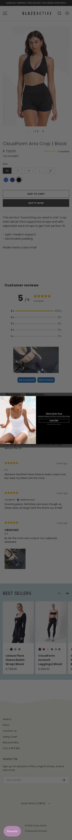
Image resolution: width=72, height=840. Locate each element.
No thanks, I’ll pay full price (54, 424)
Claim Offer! (54, 421)
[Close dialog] (2, 398)
